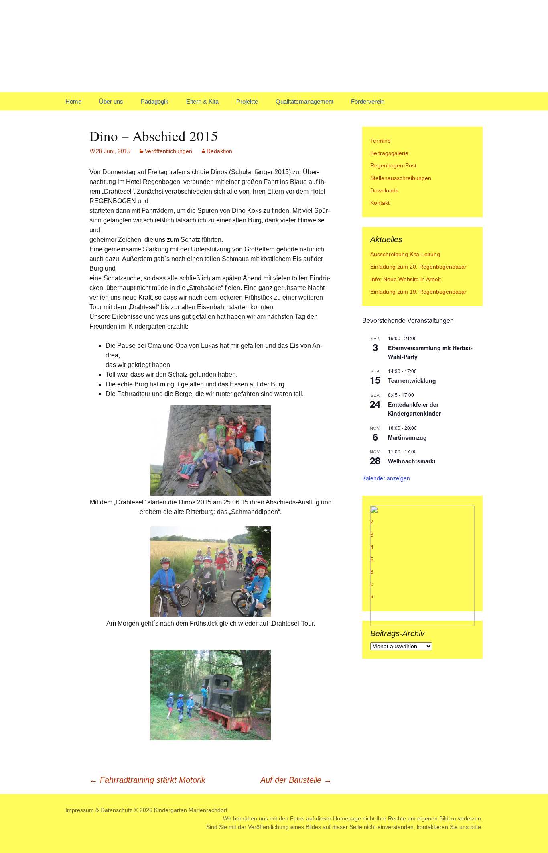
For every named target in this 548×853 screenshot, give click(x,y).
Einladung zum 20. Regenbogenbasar (418, 266)
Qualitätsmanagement (304, 101)
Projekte (247, 101)
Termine (380, 140)
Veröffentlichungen (168, 151)
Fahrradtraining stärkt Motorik (147, 779)
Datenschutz (116, 810)
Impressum (79, 810)
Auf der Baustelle (296, 779)
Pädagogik (154, 101)
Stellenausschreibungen (400, 178)
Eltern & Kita (202, 101)
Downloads (384, 190)
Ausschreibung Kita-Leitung (405, 254)
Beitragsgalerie (389, 153)
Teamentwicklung (412, 380)
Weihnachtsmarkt (412, 461)
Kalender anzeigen (386, 478)
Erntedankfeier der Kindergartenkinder (414, 409)
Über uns (111, 101)
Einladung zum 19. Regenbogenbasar (418, 291)
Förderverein (367, 101)
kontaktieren (432, 827)
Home (73, 101)
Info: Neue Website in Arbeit (405, 279)
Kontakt (380, 203)
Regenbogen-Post (393, 165)
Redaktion (219, 151)
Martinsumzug (407, 437)
